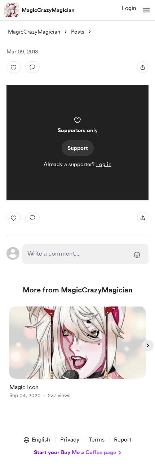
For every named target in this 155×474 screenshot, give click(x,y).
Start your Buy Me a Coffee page (75, 452)
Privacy (69, 439)
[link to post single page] (77, 353)
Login (129, 8)
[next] (148, 345)
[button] (146, 10)
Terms (97, 439)
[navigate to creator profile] (11, 10)
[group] (77, 356)
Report (122, 439)
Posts (77, 32)
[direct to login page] (85, 254)
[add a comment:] (32, 67)
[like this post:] (13, 67)
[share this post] (143, 67)
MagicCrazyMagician (48, 10)
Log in (103, 164)
